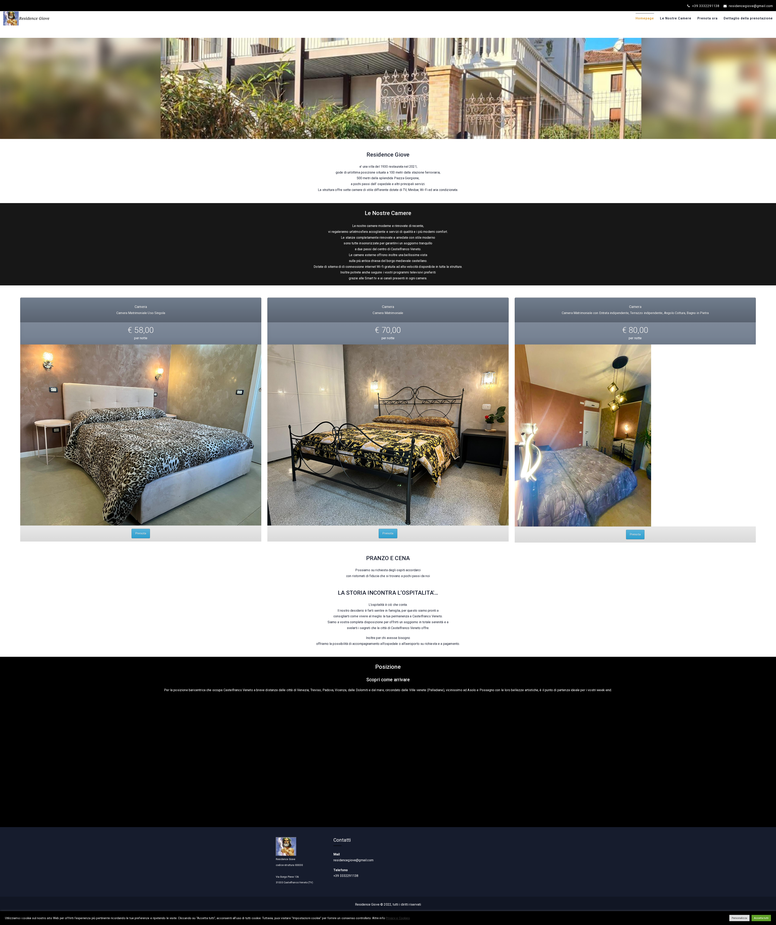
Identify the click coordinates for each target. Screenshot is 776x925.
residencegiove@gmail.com (750, 6)
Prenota (140, 533)
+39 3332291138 (705, 6)
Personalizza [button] (739, 918)
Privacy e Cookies (398, 918)
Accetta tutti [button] (761, 918)
